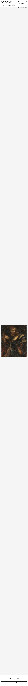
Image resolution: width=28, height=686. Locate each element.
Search (22, 3)
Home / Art (3, 5)
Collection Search (11, 5)
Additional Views (13, 678)
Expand (13, 682)
